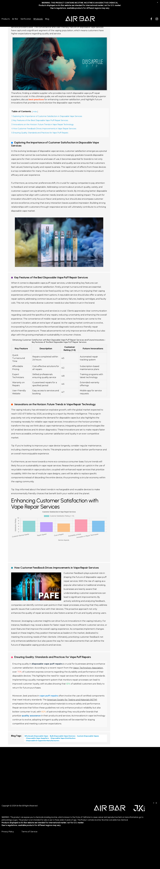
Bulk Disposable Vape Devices (62, 736)
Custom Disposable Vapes (88, 736)
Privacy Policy (8, 831)
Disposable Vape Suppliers (37, 738)
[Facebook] (151, 18)
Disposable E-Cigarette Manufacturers (42, 741)
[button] (157, 2)
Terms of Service (29, 831)
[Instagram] (156, 18)
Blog (47, 19)
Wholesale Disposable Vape (36, 736)
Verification (25, 19)
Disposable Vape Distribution (63, 738)
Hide (35, 112)
